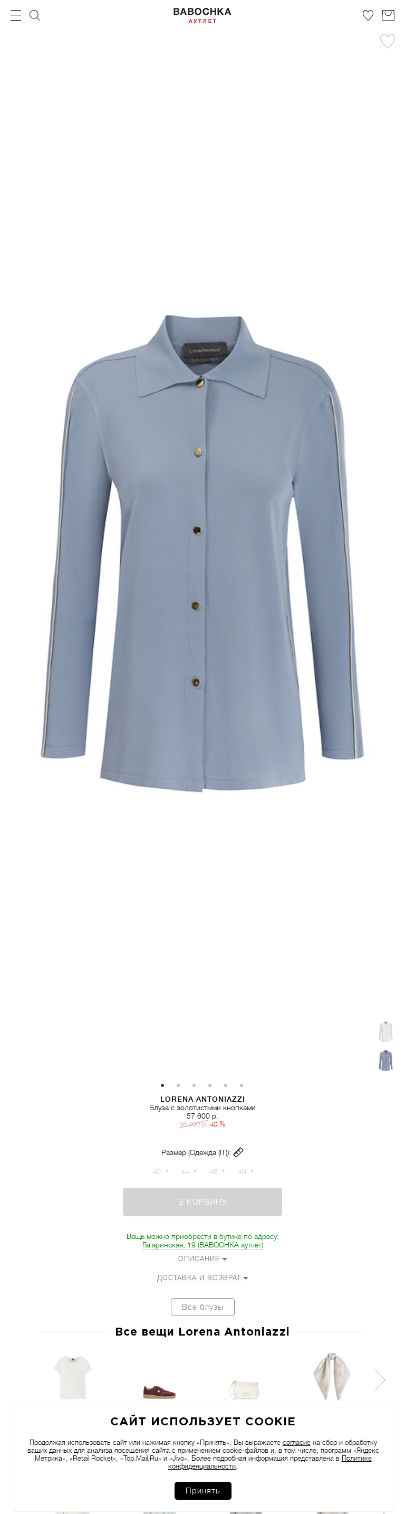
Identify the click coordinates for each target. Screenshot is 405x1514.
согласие (297, 1442)
